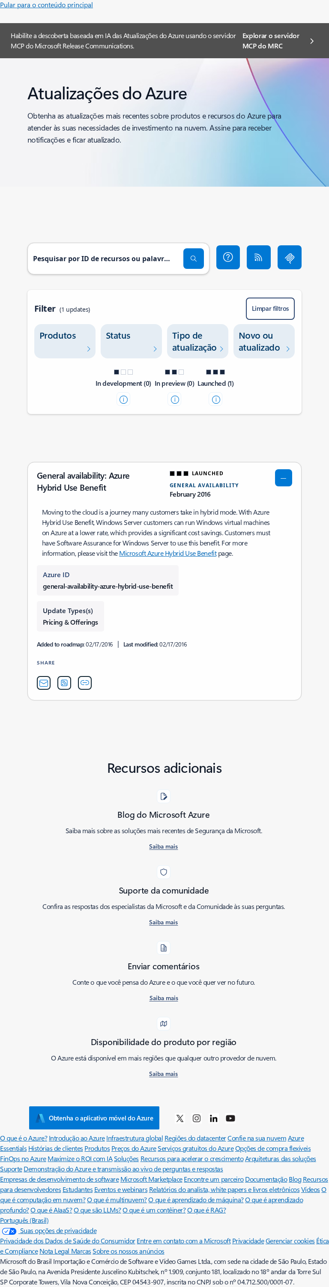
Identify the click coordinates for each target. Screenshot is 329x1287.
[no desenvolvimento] (123, 399)
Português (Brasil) (24, 1220)
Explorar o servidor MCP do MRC (270, 40)
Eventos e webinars (120, 1189)
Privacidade (248, 1240)
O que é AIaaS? (51, 1209)
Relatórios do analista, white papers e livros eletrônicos (224, 1189)
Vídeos (310, 1189)
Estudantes (78, 1189)
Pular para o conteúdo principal (46, 4)
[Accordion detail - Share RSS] (64, 683)
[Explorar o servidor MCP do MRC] (290, 257)
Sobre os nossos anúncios (128, 1250)
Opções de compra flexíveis (273, 1148)
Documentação (266, 1178)
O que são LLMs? (97, 1209)
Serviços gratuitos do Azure (195, 1148)
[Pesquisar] (193, 258)
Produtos (97, 1148)
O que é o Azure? (23, 1137)
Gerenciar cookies (290, 1240)
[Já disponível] (215, 399)
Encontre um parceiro (213, 1178)
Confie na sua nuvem (256, 1137)
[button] (228, 257)
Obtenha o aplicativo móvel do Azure (101, 1118)
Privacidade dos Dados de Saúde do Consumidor (67, 1240)
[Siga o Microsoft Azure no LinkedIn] (214, 1117)
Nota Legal (55, 1250)
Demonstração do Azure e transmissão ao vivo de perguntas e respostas (123, 1168)
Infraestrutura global (134, 1137)
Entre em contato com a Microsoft (183, 1240)
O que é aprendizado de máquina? (195, 1199)
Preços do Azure (133, 1148)
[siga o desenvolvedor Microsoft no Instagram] (196, 1117)
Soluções (126, 1158)
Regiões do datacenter (195, 1137)
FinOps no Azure (23, 1158)
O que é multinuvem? (117, 1199)
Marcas (81, 1250)
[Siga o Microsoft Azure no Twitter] (180, 1117)
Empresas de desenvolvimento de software (59, 1178)
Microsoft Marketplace (151, 1178)
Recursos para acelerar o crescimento (192, 1158)
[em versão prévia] (174, 399)
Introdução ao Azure (77, 1137)
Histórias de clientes (55, 1148)
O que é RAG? (206, 1209)
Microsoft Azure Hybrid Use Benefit (167, 552)
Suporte (11, 1168)
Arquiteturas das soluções (280, 1158)
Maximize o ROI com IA (80, 1158)
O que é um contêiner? (154, 1209)
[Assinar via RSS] (259, 257)
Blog (295, 1178)
